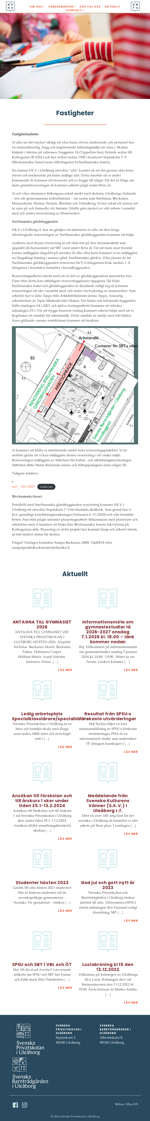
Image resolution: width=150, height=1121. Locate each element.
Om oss (36, 6)
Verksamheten (60, 6)
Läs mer (65, 670)
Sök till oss (90, 6)
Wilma (119, 1104)
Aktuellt (112, 6)
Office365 (131, 1104)
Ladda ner (46, 486)
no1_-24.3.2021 (23, 486)
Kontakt (74, 10)
